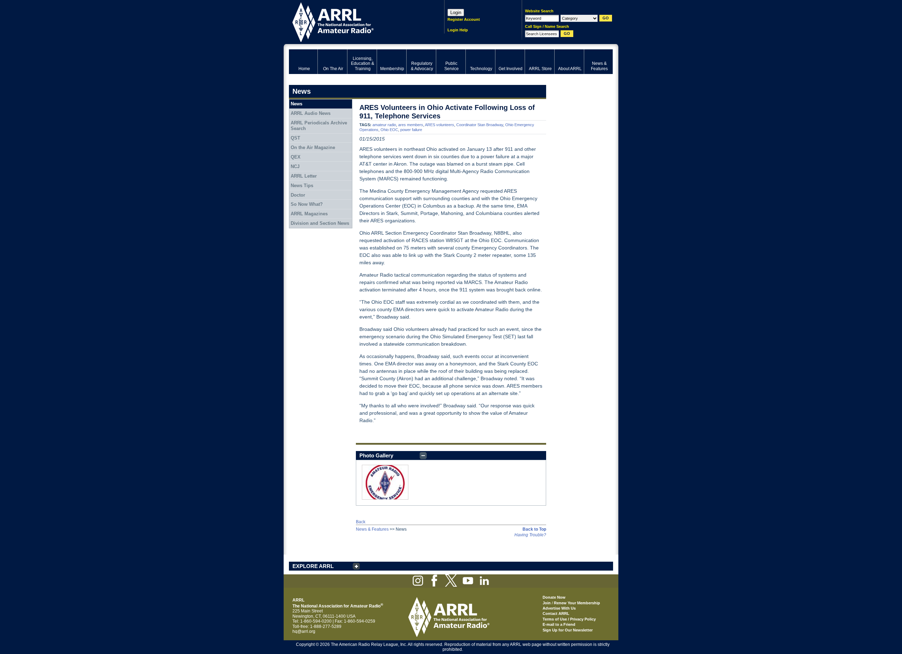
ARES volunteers (439, 125)
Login (455, 12)
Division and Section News (320, 223)
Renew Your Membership (577, 603)
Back (360, 521)
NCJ (295, 166)
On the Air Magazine (313, 147)
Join (547, 603)
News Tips (302, 185)
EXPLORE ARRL (313, 566)
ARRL (357, 21)
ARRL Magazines (309, 213)
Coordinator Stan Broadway (479, 125)
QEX (296, 157)
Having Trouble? (530, 534)
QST (295, 138)
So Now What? (307, 204)
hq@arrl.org (303, 631)
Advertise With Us (559, 608)
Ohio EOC (389, 130)
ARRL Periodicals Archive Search (319, 125)
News (296, 103)
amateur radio (384, 125)
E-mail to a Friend (559, 624)
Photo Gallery (376, 455)
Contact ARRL (556, 613)
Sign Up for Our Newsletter (568, 630)
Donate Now (554, 597)
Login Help (457, 30)
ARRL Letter (304, 176)
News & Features (372, 529)
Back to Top (534, 529)
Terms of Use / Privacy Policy (569, 619)
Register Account (463, 19)
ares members (410, 125)
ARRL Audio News (310, 113)
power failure (411, 130)
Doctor (298, 195)
